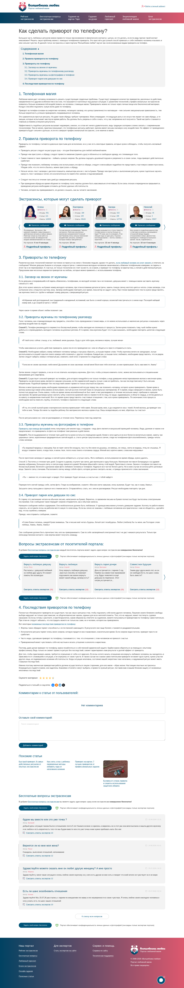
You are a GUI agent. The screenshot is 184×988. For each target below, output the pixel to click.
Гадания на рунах (92, 17)
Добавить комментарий (33, 745)
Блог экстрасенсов (155, 17)
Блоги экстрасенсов (27, 966)
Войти (155, 6)
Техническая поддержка (103, 956)
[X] (63, 685)
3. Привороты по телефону (36, 64)
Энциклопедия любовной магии (130, 17)
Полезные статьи (26, 976)
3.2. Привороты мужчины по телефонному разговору (49, 71)
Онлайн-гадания (26, 971)
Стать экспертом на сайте (65, 951)
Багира (111, 207)
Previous (19, 227)
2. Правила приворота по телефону (40, 59)
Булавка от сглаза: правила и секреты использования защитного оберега (115, 783)
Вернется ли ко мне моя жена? (41, 845)
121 (47, 216)
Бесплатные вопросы (28, 956)
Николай (148, 207)
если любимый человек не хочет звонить (134, 263)
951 (47, 213)
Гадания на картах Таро (74, 17)
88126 (83, 219)
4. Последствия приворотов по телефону (43, 84)
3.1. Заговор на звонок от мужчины (41, 67)
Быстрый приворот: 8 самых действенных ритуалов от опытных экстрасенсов (31, 764)
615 (118, 213)
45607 (154, 219)
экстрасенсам (50, 17)
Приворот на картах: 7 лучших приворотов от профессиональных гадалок (87, 764)
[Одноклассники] (56, 685)
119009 (48, 219)
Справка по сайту (100, 951)
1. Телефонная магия (33, 54)
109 (82, 216)
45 (153, 213)
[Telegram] (59, 685)
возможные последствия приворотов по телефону (53, 624)
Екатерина (78, 207)
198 (117, 216)
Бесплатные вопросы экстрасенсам (43, 550)
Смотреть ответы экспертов (36, 589)
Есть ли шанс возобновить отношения (45, 891)
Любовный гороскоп (110, 17)
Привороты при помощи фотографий (34, 429)
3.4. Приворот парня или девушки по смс (44, 79)
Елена (41, 207)
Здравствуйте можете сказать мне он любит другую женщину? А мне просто (67, 868)
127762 (119, 219)
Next (164, 227)
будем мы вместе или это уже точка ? (45, 819)
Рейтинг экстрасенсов (27, 17)
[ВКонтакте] (52, 685)
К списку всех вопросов (92, 916)
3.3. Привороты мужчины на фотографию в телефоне (49, 75)
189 (82, 213)
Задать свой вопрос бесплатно (35, 556)
